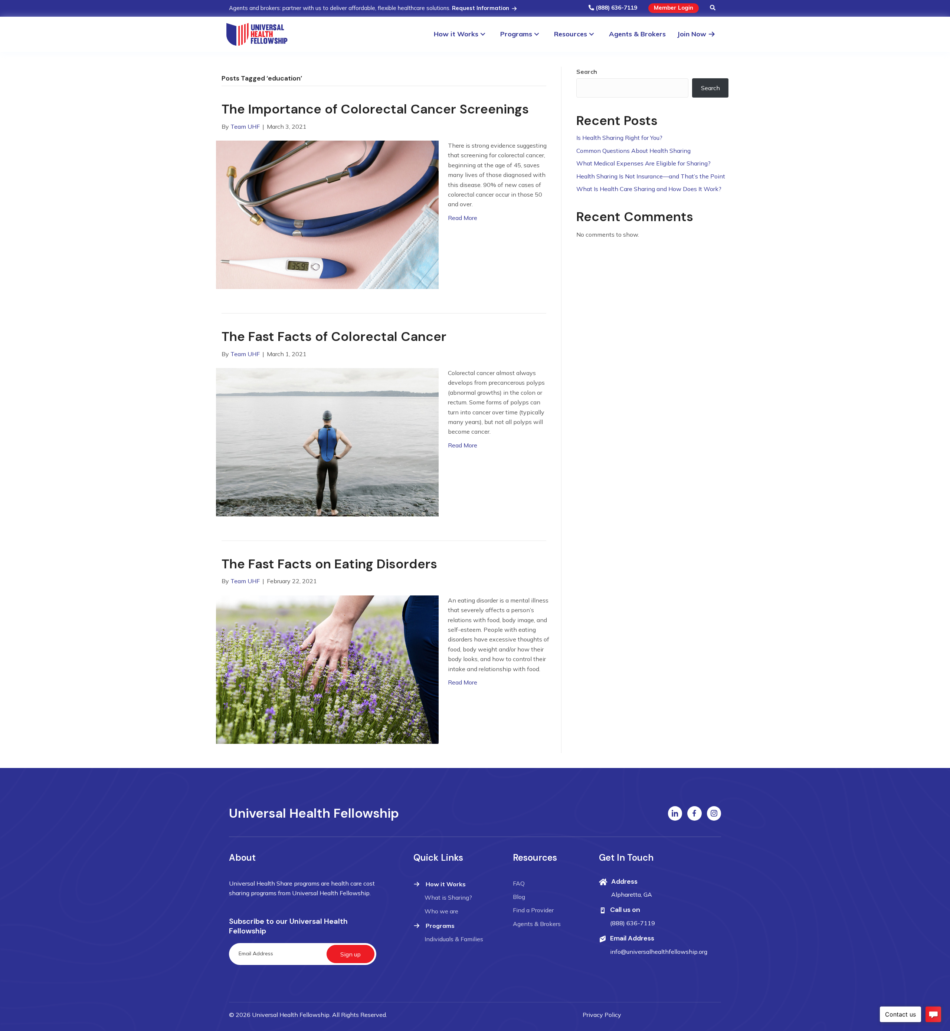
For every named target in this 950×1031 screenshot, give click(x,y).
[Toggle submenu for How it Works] (486, 34)
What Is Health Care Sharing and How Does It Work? (648, 189)
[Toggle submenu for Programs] (540, 34)
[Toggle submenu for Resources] (595, 34)
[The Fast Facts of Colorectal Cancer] (327, 441)
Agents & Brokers (537, 923)
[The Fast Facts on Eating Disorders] (327, 669)
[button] (712, 8)
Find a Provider (533, 910)
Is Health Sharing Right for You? (619, 137)
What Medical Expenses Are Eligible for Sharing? (643, 163)
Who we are (441, 911)
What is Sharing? (448, 897)
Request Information (481, 8)
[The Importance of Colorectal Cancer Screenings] (327, 214)
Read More (462, 217)
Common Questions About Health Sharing (633, 150)
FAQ (519, 883)
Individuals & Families (454, 939)
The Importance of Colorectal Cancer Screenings (375, 109)
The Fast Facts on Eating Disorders (329, 563)
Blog (519, 896)
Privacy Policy (602, 1014)
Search (586, 71)
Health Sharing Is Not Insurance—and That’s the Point (650, 176)
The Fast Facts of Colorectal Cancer (334, 336)
